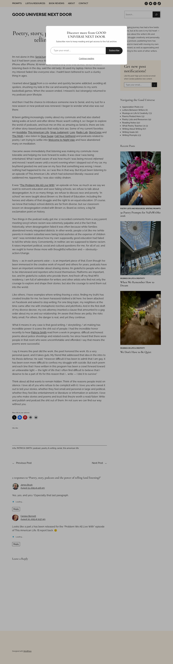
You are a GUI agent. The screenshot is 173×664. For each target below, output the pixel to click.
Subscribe (114, 50)
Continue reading (86, 58)
